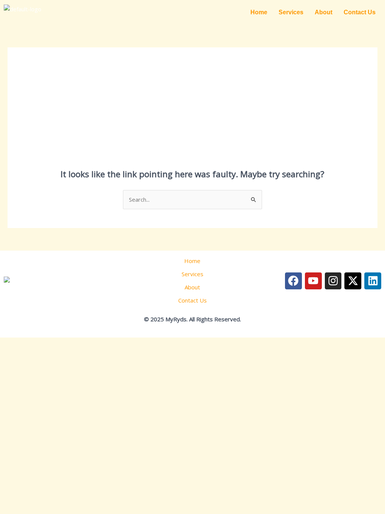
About (323, 12)
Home (258, 12)
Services (291, 12)
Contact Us (360, 12)
